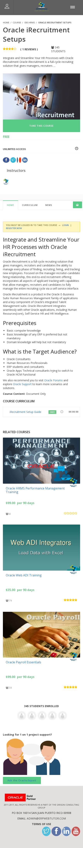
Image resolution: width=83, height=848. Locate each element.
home (10, 205)
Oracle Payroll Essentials (23, 662)
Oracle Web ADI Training (24, 575)
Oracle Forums (53, 380)
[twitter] (46, 831)
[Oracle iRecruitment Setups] (41, 96)
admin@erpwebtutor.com (46, 818)
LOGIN (65, 225)
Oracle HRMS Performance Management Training (35, 490)
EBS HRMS (30, 22)
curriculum (30, 205)
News (48, 205)
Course (17, 22)
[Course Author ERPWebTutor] (74, 482)
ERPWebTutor (20, 181)
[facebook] (56, 831)
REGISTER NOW (14, 228)
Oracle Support (22, 384)
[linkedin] (66, 831)
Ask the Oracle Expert (22, 780)
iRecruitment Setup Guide (25, 412)
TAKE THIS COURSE (41, 125)
